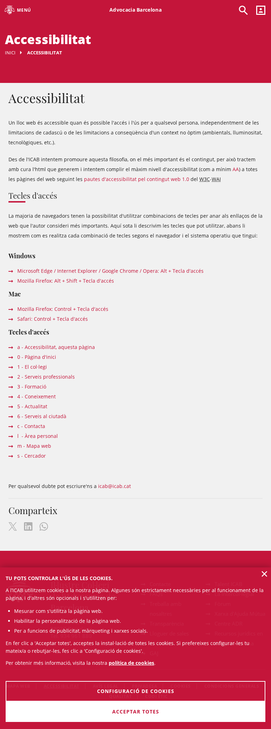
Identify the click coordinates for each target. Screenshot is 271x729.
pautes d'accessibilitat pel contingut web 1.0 (136, 179)
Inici (10, 52)
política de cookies (131, 662)
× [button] (264, 573)
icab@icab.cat (114, 486)
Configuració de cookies (135, 691)
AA (236, 169)
